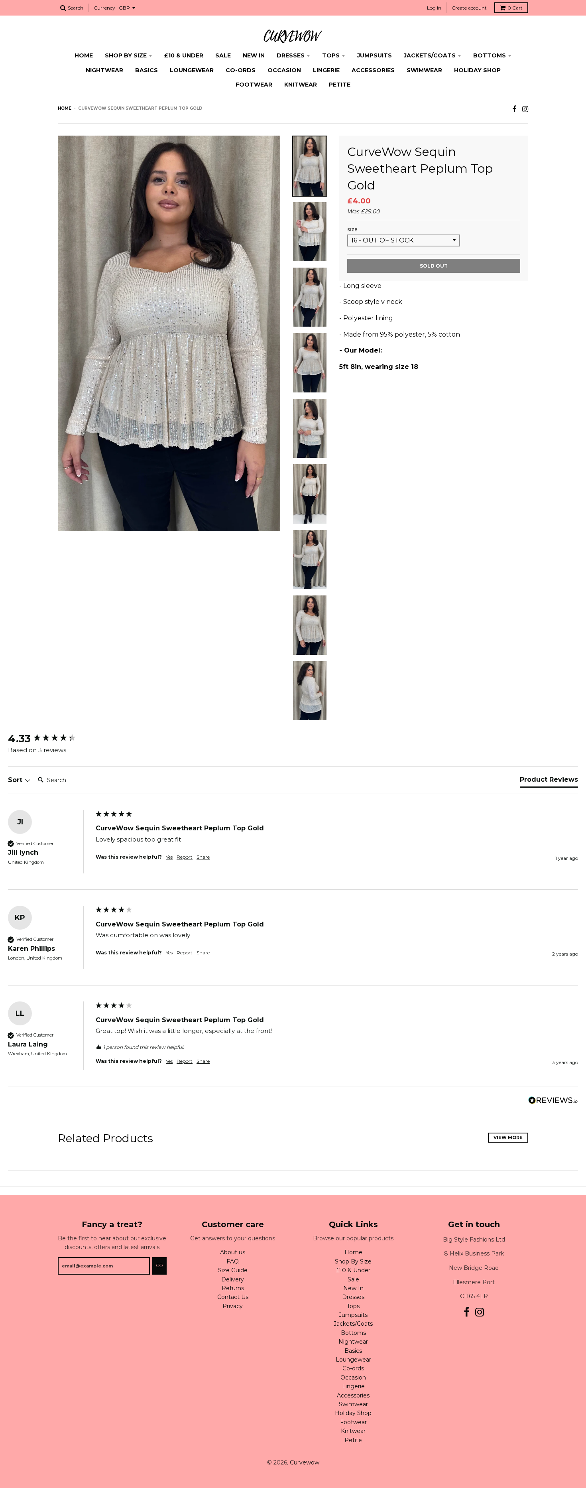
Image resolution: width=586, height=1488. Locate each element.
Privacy (232, 1306)
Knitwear (300, 84)
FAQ (232, 1261)
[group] (50, 738)
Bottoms (489, 55)
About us (232, 1252)
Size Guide (233, 1270)
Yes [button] (169, 857)
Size (352, 230)
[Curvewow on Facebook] (514, 109)
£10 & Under (183, 55)
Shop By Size (126, 55)
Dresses (291, 55)
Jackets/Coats (430, 55)
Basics (146, 70)
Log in (434, 8)
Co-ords (241, 70)
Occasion (284, 70)
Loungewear (192, 70)
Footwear (254, 84)
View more (508, 1137)
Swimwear (424, 70)
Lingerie (326, 70)
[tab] (549, 781)
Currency (104, 8)
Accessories (373, 70)
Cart (515, 8)
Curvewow (304, 1462)
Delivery (232, 1279)
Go (159, 1265)
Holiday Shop (477, 70)
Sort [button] (16, 780)
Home (84, 55)
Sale (223, 55)
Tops (331, 55)
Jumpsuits (374, 55)
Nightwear (104, 70)
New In (254, 55)
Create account (469, 8)
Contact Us (232, 1297)
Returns (233, 1288)
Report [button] (185, 857)
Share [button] (203, 857)
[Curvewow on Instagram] (525, 109)
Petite (339, 84)
